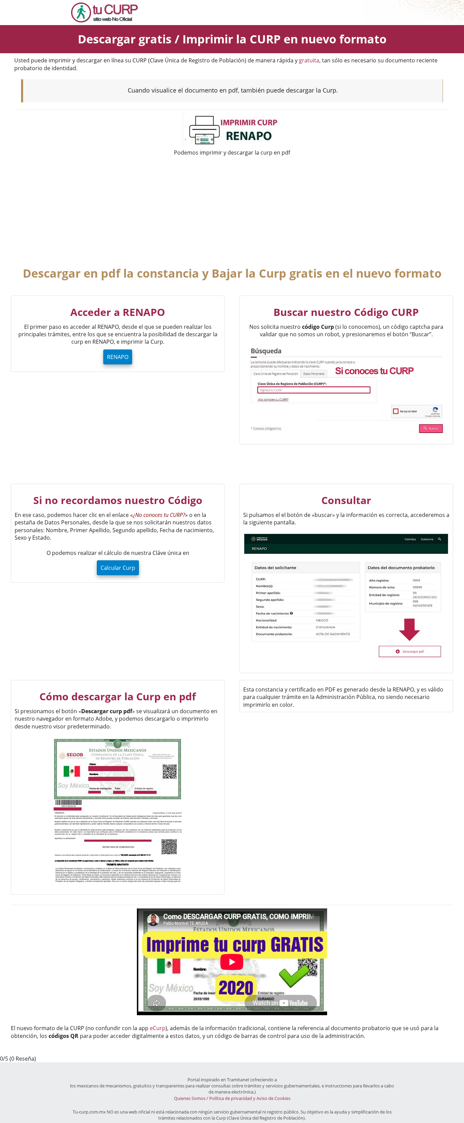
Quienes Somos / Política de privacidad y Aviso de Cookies (232, 1098)
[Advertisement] (232, 211)
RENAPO (117, 357)
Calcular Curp (118, 567)
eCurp (157, 1028)
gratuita (309, 60)
